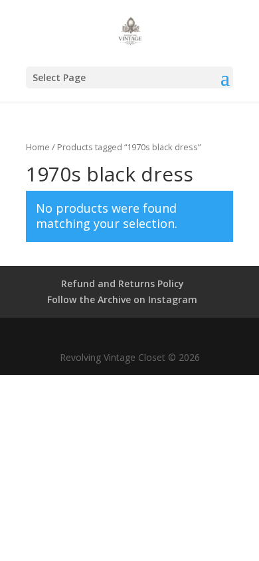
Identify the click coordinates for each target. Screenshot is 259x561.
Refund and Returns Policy (122, 283)
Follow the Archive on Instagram (122, 299)
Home (38, 147)
